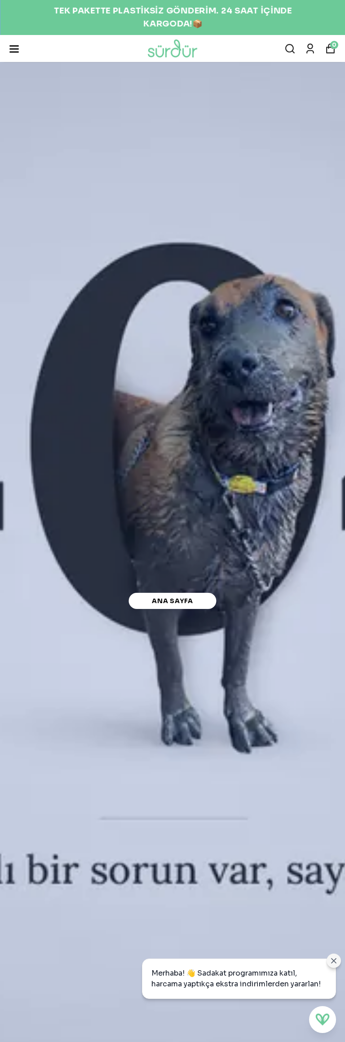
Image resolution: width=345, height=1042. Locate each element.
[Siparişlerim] (310, 48)
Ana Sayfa (172, 601)
